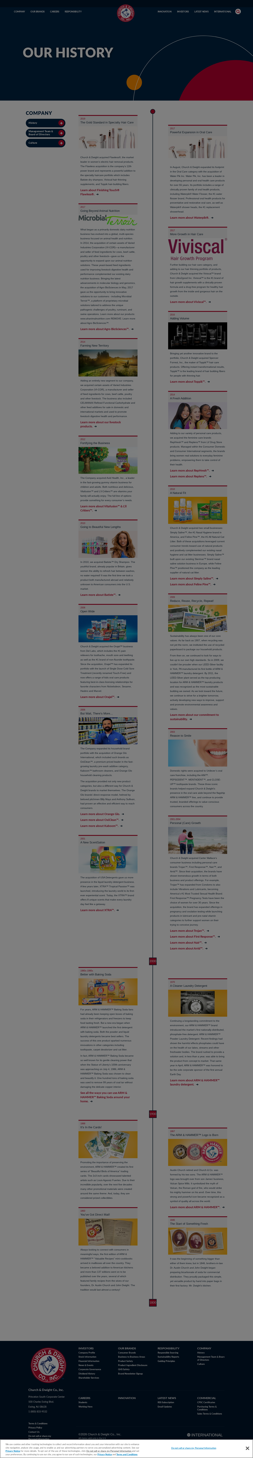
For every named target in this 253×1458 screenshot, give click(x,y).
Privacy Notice (13, 1451)
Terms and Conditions (127, 1454)
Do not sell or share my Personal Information (193, 1448)
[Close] (247, 1448)
